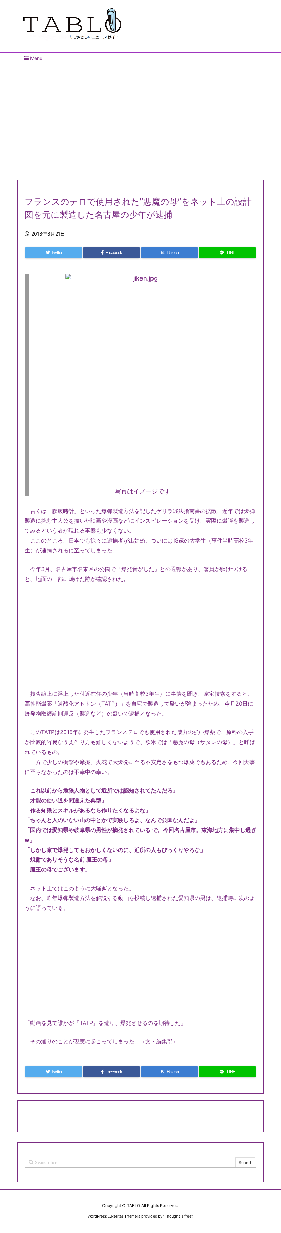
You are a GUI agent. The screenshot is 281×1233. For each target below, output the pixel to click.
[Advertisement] (140, 119)
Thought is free (177, 1216)
